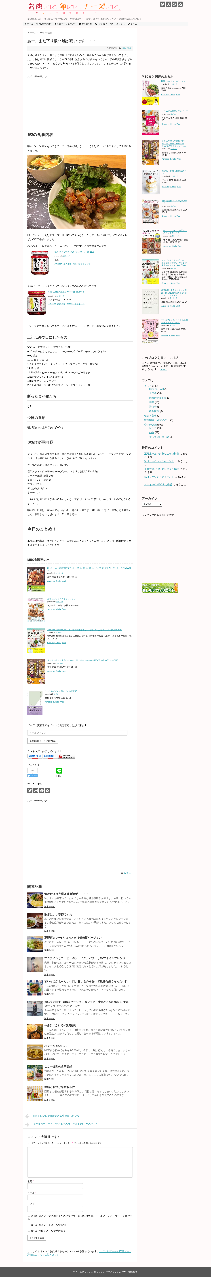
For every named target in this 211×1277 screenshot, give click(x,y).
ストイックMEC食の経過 (158, 484)
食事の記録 (126, 48)
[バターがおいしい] (35, 1052)
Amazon (58, 264)
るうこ (127, 872)
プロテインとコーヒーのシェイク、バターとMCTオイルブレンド (84, 958)
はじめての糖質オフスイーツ (175, 111)
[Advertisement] (80, 100)
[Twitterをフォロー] (162, 4)
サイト (31, 1204)
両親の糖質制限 (158, 397)
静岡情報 (154, 411)
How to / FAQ (156, 389)
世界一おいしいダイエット (173, 81)
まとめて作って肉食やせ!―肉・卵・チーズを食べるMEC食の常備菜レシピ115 (82, 660)
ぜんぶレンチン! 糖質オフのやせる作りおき (175, 231)
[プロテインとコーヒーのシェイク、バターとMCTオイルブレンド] (35, 964)
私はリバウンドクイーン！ (159, 461)
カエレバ (66, 256)
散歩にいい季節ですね (58, 914)
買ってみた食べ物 (159, 437)
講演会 (153, 406)
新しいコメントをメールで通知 (48, 1225)
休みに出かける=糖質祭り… (61, 1025)
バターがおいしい (55, 1045)
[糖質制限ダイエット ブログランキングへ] (66, 758)
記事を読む (49, 906)
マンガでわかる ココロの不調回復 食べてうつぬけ (174, 321)
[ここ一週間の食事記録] (35, 1073)
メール (31, 1192)
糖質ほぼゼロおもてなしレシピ (61, 599)
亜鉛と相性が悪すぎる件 (59, 1087)
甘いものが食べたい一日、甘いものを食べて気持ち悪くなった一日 (86, 981)
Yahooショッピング (82, 264)
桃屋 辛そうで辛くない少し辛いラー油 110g (74, 252)
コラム (148, 386)
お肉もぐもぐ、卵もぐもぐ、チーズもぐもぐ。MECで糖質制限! (108, 1272)
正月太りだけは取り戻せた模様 (161, 453)
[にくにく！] (76, 228)
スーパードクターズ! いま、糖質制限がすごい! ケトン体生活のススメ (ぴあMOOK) (84, 629)
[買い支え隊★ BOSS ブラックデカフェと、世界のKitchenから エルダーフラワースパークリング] (35, 1008)
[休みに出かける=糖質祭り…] (35, 1031)
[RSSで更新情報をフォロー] (180, 4)
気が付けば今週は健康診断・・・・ (66, 893)
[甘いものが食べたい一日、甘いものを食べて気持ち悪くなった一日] (35, 987)
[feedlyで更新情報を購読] (174, 4)
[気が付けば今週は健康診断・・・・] (35, 900)
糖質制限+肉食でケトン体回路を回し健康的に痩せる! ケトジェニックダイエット (174, 292)
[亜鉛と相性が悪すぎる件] (35, 1093)
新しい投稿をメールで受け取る (48, 1231)
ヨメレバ (59, 573)
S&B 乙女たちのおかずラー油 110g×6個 (66, 292)
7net (64, 581)
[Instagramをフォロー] (168, 4)
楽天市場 (67, 264)
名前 (30, 1181)
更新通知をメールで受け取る (43, 741)
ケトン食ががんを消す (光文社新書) (61, 691)
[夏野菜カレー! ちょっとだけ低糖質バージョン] (35, 944)
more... (163, 369)
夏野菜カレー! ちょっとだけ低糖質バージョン (73, 937)
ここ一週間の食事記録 (58, 1066)
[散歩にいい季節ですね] (35, 921)
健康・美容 (150, 415)
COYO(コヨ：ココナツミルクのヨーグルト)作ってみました (65, 1124)
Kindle (58, 581)
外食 (151, 432)
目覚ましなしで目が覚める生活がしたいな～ (57, 1115)
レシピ (153, 428)
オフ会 (153, 393)
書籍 (151, 402)
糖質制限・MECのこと (157, 420)
